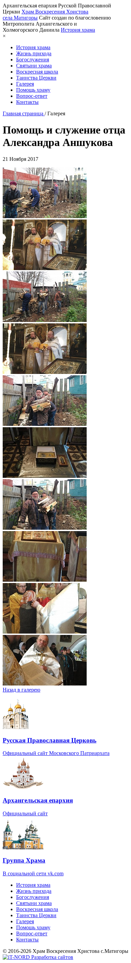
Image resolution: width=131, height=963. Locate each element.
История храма (78, 30)
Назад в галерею (21, 690)
